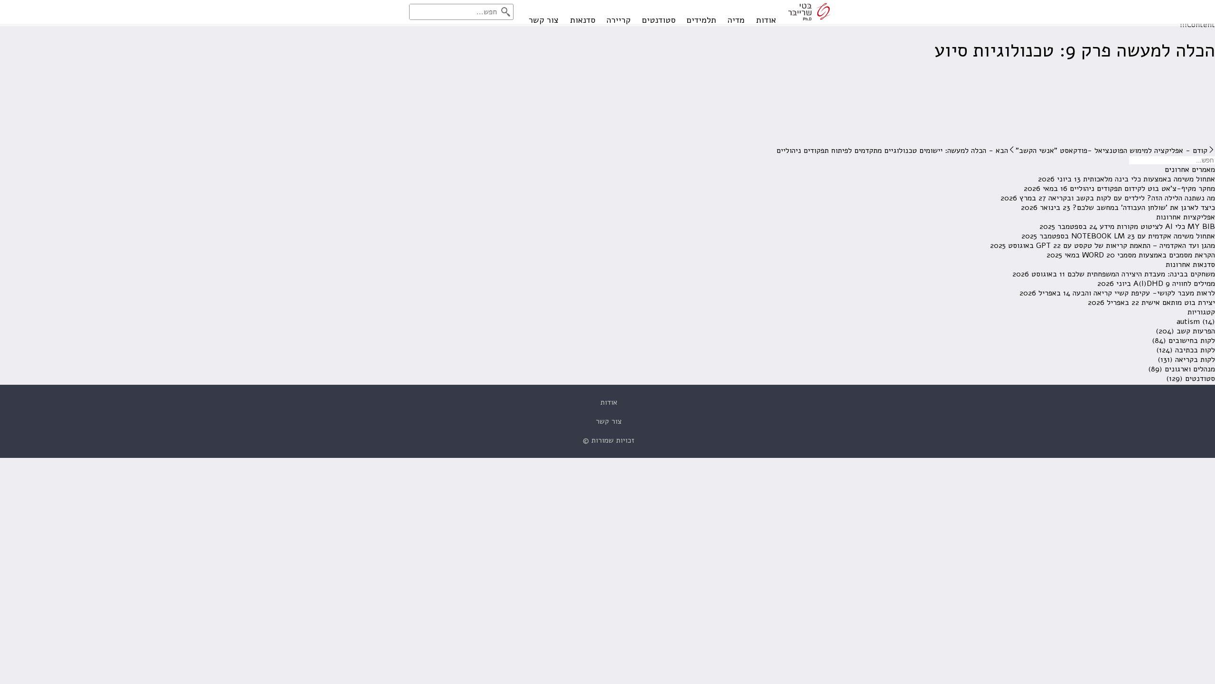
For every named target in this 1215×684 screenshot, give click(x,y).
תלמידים (701, 20)
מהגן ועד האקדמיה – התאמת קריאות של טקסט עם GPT (1125, 245)
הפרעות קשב (1196, 331)
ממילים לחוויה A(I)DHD (1174, 283)
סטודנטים (658, 20)
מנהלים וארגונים (1190, 369)
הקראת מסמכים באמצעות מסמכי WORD (1148, 255)
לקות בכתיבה (1195, 350)
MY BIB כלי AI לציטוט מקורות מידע (1157, 226)
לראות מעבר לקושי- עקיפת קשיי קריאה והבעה (1144, 293)
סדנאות (582, 20)
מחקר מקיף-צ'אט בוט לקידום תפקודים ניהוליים (1142, 188)
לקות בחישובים (1191, 340)
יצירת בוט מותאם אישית (1178, 302)
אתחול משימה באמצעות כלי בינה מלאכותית (1149, 179)
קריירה (619, 20)
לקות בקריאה (1195, 359)
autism (1188, 321)
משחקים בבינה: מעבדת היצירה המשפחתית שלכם (1141, 274)
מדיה (736, 20)
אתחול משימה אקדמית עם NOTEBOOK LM (1143, 236)
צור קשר (544, 20)
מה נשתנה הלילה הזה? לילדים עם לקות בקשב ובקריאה (1131, 198)
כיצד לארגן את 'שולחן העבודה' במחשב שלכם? (1144, 207)
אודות (766, 20)
